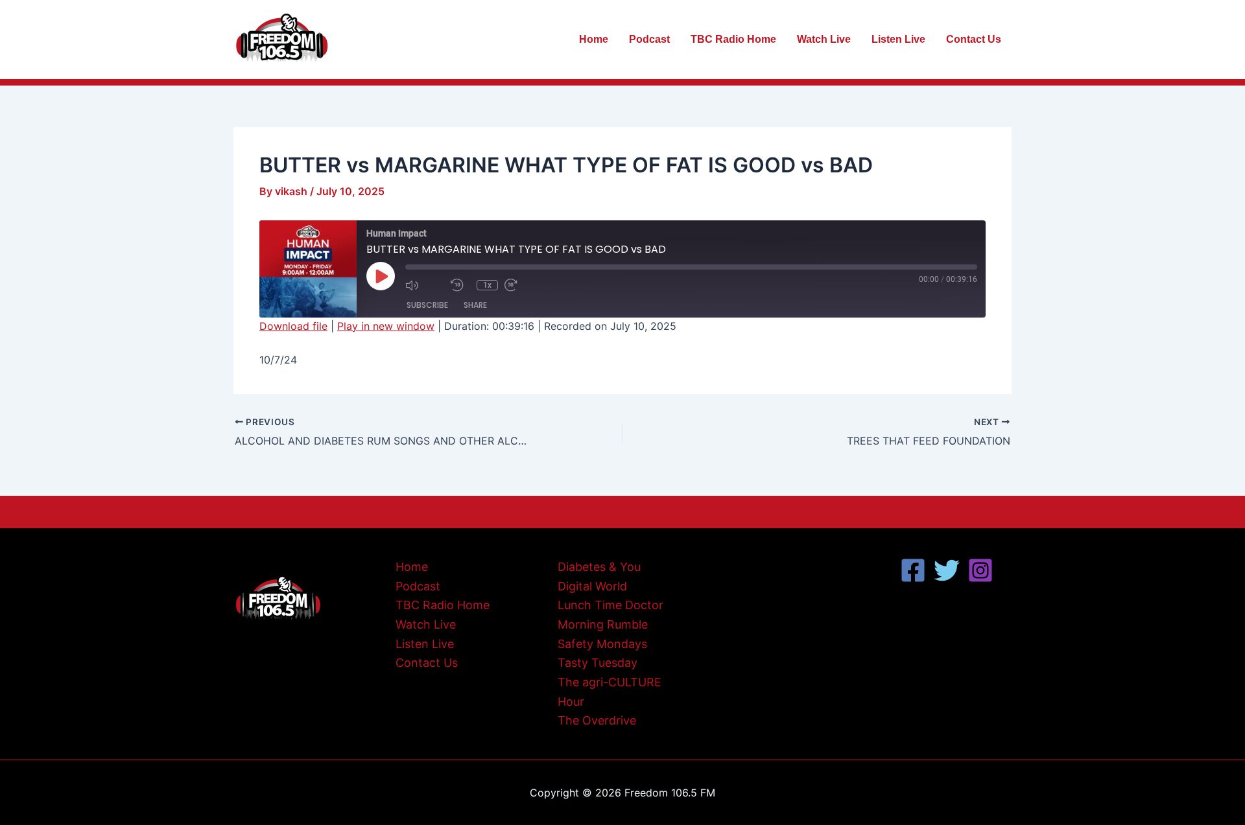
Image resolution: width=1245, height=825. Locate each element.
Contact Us (973, 39)
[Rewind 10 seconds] (460, 285)
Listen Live (898, 39)
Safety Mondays (602, 644)
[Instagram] (980, 570)
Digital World (592, 586)
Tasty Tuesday (597, 662)
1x (487, 285)
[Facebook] (913, 570)
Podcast (649, 39)
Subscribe (427, 304)
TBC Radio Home (733, 39)
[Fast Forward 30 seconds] (523, 285)
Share (475, 304)
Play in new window (385, 326)
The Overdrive (597, 720)
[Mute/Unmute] (424, 285)
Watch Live (824, 39)
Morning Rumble (603, 624)
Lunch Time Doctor (610, 605)
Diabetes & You (599, 567)
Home (593, 39)
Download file (293, 326)
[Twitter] (947, 570)
